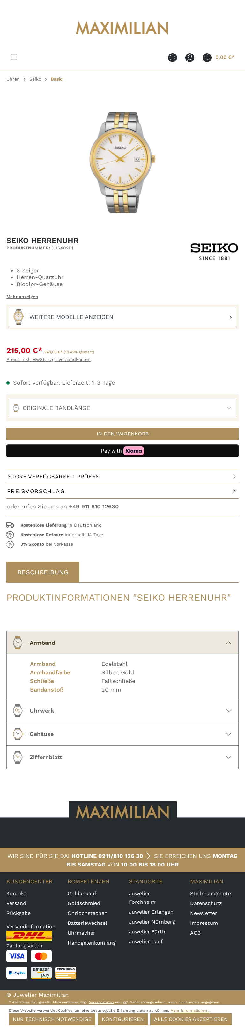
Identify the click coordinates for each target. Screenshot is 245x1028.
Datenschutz (206, 903)
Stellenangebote (210, 893)
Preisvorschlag (36, 491)
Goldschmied (84, 903)
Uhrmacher (81, 933)
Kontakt (16, 893)
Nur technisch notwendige (52, 1019)
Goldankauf (82, 893)
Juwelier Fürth (147, 932)
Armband (42, 642)
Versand (16, 903)
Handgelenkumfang (92, 943)
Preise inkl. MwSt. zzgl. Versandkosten (48, 359)
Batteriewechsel (87, 923)
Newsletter (203, 913)
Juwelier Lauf (146, 941)
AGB (195, 933)
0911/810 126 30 (120, 855)
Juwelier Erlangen (151, 912)
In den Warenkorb (123, 434)
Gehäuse (42, 733)
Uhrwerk (42, 710)
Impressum (204, 923)
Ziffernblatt (46, 757)
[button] (122, 525)
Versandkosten (101, 1002)
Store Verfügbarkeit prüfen (54, 476)
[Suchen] (172, 57)
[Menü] (14, 57)
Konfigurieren (123, 1019)
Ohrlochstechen (88, 913)
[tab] (42, 572)
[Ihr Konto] (189, 57)
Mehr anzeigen (22, 296)
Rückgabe (18, 913)
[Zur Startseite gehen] (122, 38)
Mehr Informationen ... (190, 1010)
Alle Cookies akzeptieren (191, 1019)
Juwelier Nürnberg (152, 922)
